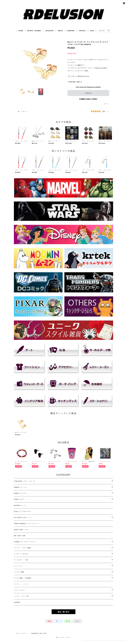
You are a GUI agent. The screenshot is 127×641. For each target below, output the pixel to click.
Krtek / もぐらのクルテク (22, 511)
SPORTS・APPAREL (34, 31)
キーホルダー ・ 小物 (21, 560)
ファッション (18, 566)
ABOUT (60, 31)
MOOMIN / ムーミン (20, 505)
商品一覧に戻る (63, 612)
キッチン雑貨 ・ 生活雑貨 (22, 578)
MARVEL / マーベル (20, 487)
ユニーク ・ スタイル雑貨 (22, 548)
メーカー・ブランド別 (21, 596)
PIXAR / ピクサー (19, 499)
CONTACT (82, 31)
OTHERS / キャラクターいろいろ (25, 542)
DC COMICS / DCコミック (22, 517)
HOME (20, 31)
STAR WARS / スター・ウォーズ (24, 481)
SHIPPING (70, 31)
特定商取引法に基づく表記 (39, 633)
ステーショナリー (20, 590)
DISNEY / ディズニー (21, 493)
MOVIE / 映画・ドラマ (21, 530)
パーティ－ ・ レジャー (21, 584)
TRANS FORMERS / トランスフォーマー (27, 523)
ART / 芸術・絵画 (19, 536)
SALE (92, 31)
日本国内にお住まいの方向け (88, 99)
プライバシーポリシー (21, 633)
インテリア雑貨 (19, 572)
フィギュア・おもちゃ (21, 554)
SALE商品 (17, 602)
